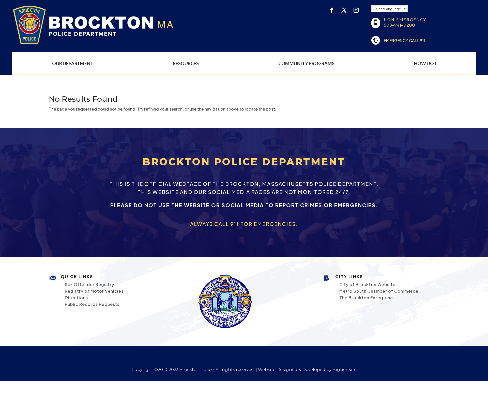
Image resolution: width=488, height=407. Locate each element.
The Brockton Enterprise (366, 297)
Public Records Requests (92, 304)
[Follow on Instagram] (356, 10)
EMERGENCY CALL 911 (404, 40)
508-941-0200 (399, 25)
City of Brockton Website (367, 284)
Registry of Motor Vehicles (94, 291)
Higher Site (344, 369)
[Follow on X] (344, 10)
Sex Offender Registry (89, 284)
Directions (76, 297)
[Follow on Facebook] (332, 10)
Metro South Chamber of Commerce (378, 291)
